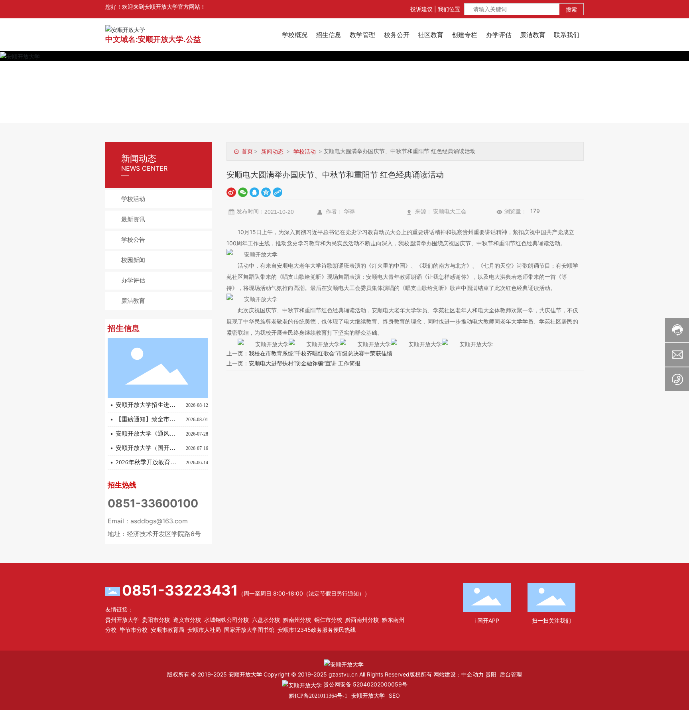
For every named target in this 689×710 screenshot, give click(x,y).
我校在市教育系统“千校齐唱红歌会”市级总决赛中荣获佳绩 (320, 353)
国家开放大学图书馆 (249, 629)
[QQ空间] (266, 192)
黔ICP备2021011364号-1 (318, 696)
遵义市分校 (187, 619)
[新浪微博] (231, 192)
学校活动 (133, 199)
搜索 (571, 9)
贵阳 (490, 674)
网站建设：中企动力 (458, 674)
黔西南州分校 (362, 619)
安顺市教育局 (167, 629)
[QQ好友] (254, 192)
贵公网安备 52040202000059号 (364, 684)
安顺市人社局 (204, 629)
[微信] (243, 192)
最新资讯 (133, 219)
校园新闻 (133, 260)
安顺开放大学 (368, 695)
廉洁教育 (133, 301)
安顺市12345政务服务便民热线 (317, 629)
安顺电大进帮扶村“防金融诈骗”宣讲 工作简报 (304, 363)
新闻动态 (272, 151)
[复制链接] (277, 192)
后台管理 (511, 674)
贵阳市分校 (156, 619)
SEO (394, 695)
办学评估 (133, 280)
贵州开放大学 (122, 619)
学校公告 (133, 240)
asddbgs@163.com (159, 521)
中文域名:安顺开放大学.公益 (153, 39)
